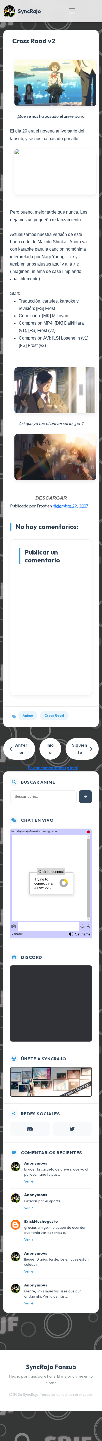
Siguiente (79, 748)
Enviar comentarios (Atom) (53, 767)
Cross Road (54, 715)
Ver (27, 1181)
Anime (28, 715)
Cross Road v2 (33, 41)
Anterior (22, 748)
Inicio (50, 748)
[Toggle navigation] (72, 11)
